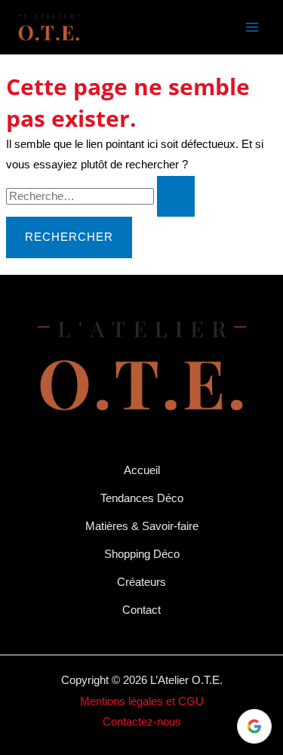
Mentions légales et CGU (142, 701)
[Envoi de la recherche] (176, 196)
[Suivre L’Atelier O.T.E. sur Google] (254, 726)
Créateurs (141, 582)
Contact (141, 610)
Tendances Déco (141, 498)
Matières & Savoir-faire (141, 526)
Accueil (142, 470)
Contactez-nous (142, 722)
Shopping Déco (142, 554)
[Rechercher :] (100, 196)
